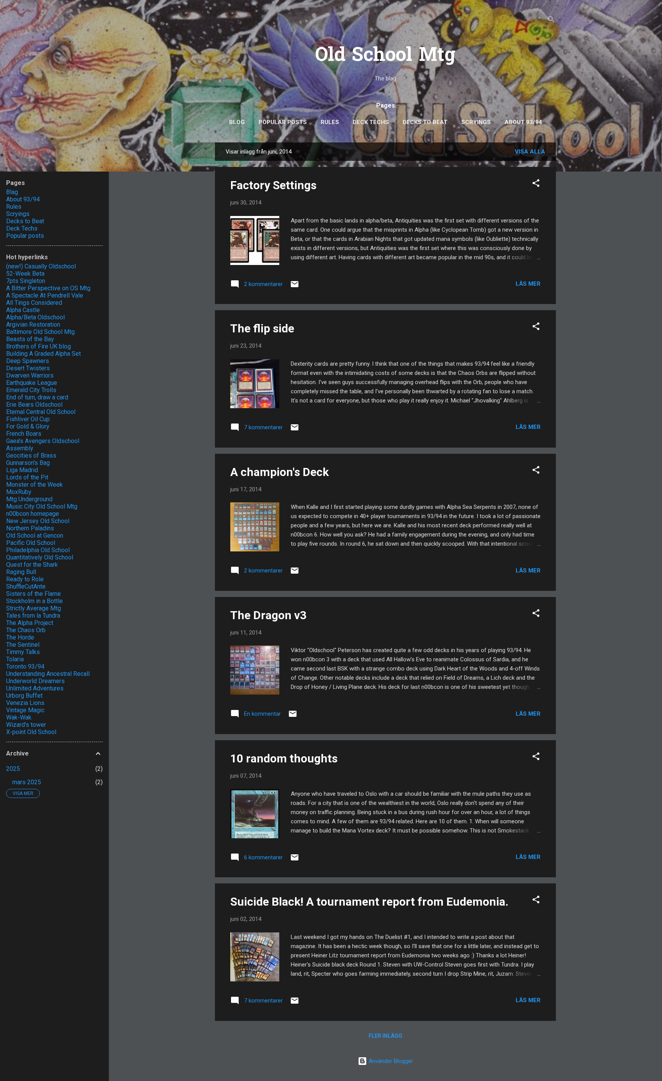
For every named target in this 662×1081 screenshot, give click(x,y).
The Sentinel (22, 644)
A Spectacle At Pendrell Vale (44, 295)
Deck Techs (371, 122)
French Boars (23, 433)
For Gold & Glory (27, 426)
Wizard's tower (26, 724)
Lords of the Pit (27, 477)
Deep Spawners (27, 361)
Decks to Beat (425, 122)
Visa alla (530, 151)
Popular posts (283, 122)
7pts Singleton (25, 281)
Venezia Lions (25, 702)
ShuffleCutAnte (26, 586)
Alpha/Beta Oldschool (35, 317)
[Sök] (551, 21)
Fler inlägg (385, 1036)
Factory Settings (273, 185)
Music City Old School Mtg (41, 506)
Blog (237, 122)
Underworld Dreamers (35, 681)
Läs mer (528, 283)
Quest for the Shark (32, 564)
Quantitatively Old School (39, 557)
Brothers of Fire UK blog (38, 346)
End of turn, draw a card (37, 397)
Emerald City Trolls (31, 390)
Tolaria (15, 659)
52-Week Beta (25, 273)
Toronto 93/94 (25, 666)
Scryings (476, 122)
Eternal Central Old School (40, 411)
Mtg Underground (29, 499)
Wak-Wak (18, 717)
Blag (12, 192)
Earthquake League (31, 382)
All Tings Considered (34, 302)
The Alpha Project (29, 622)
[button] (536, 184)
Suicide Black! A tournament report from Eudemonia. (369, 901)
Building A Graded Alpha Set (43, 353)
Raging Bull (21, 572)
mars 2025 (26, 782)
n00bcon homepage (32, 513)
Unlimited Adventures (35, 688)
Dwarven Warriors (30, 375)
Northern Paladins (30, 528)
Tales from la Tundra (33, 615)
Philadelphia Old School (38, 550)
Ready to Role (25, 579)
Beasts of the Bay (30, 339)
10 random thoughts (284, 758)
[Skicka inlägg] (294, 286)
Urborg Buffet (24, 695)
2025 (13, 768)
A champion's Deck (279, 472)
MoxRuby (18, 492)
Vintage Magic (25, 710)
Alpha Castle (23, 310)
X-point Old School (31, 732)
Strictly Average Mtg (33, 608)
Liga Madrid (22, 470)
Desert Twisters (28, 368)
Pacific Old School (30, 542)
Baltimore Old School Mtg (40, 331)
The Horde (20, 637)
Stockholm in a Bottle (34, 601)
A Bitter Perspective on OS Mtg (48, 288)
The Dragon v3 (268, 615)
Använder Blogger (390, 1061)
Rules (330, 122)
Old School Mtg (385, 56)
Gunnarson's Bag (28, 462)
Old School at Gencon (34, 535)
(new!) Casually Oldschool (41, 266)
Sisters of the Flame (33, 593)
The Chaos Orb (26, 630)
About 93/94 (523, 122)
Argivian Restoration (33, 324)
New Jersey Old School (37, 521)
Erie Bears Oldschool (34, 404)
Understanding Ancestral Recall (48, 673)
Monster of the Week (34, 484)
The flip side (262, 328)
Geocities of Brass (31, 455)
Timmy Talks (23, 652)
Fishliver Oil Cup (28, 419)
